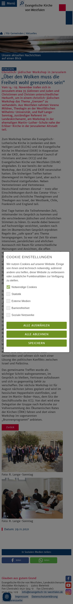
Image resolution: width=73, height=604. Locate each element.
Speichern (36, 343)
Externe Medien (21, 301)
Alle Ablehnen (36, 334)
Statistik (16, 294)
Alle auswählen (36, 325)
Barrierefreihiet (20, 308)
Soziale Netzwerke (23, 315)
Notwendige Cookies (24, 287)
